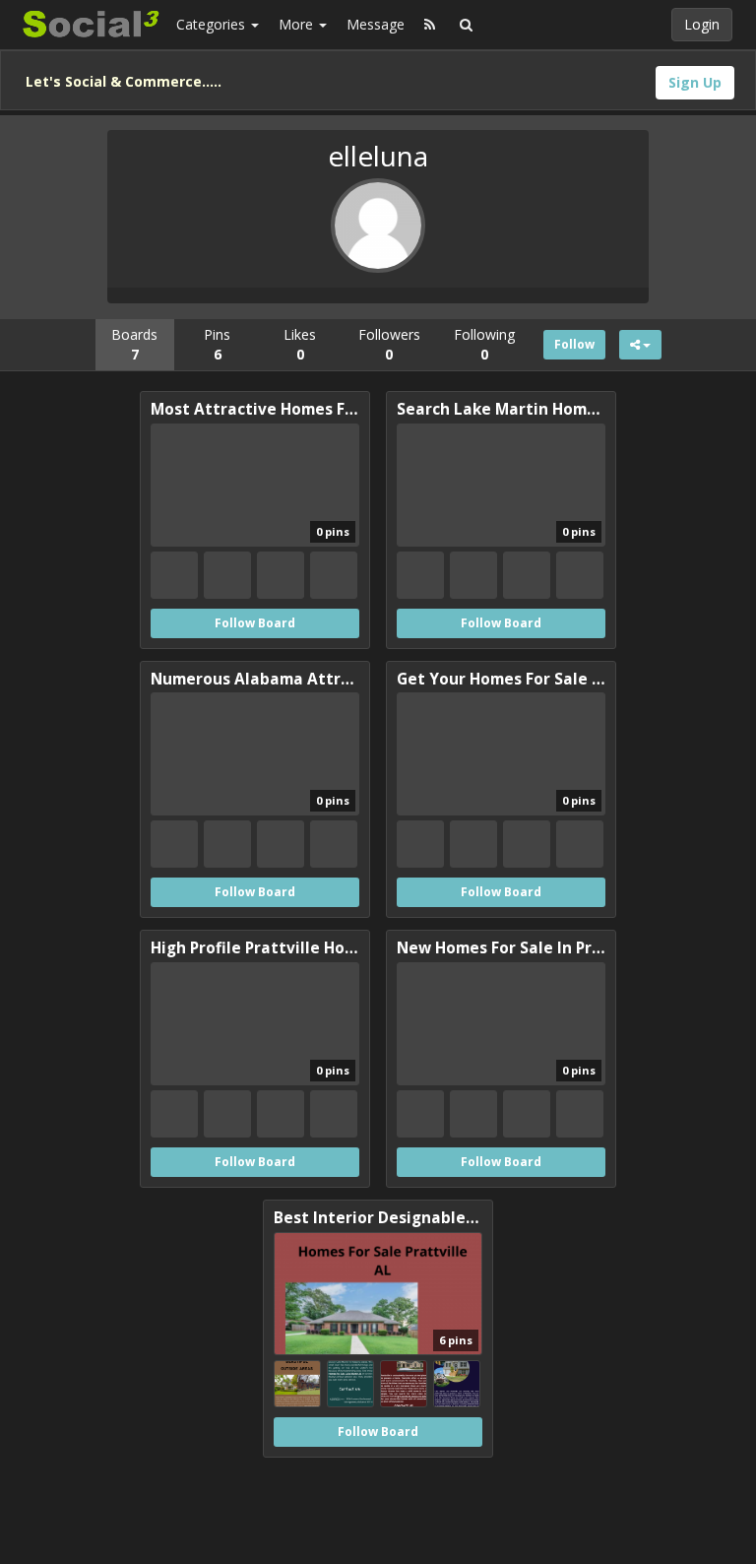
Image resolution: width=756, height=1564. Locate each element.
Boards (134, 344)
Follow (574, 344)
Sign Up (695, 82)
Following (484, 344)
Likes (300, 344)
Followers (389, 344)
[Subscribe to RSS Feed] (429, 24)
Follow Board (255, 623)
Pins (217, 344)
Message (375, 24)
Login (702, 24)
